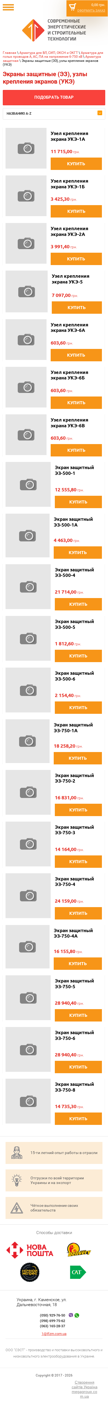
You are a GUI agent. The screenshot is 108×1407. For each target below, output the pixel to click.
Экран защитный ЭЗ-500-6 (74, 675)
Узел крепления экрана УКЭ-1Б (69, 183)
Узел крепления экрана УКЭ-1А (69, 136)
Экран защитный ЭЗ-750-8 (74, 1086)
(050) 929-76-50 (52, 1315)
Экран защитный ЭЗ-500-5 (74, 624)
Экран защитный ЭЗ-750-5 (74, 983)
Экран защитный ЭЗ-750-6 (74, 1035)
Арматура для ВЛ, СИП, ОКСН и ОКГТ (48, 53)
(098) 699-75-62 (52, 1321)
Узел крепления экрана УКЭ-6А (69, 327)
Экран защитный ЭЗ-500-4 (74, 572)
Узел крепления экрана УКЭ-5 (70, 278)
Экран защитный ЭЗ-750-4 (74, 881)
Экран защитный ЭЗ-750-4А (73, 933)
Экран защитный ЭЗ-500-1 (74, 470)
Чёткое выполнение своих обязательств (54, 1207)
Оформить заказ (91, 10)
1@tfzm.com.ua (54, 1334)
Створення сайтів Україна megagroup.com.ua (84, 1389)
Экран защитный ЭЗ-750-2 (74, 778)
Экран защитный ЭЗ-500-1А (73, 521)
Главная (9, 53)
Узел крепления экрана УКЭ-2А (69, 231)
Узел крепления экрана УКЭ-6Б (69, 375)
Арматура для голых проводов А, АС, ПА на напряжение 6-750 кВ (53, 55)
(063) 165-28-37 (52, 1326)
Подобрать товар (54, 97)
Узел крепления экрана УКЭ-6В (69, 422)
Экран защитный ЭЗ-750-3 (74, 829)
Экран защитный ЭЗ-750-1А (73, 727)
